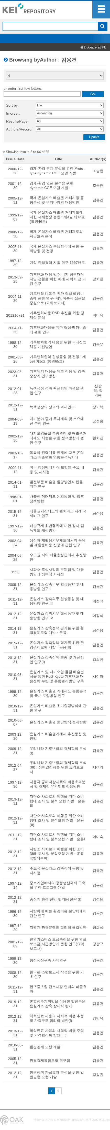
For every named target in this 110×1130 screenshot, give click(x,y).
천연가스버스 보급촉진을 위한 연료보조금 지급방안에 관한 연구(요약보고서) (58, 944)
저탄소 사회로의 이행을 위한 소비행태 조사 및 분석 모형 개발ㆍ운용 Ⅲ (57, 801)
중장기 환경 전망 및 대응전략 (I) (55, 899)
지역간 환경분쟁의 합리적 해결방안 (58, 927)
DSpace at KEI (95, 47)
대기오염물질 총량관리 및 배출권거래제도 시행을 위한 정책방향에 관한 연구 (58, 438)
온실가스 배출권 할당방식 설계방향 (58, 722)
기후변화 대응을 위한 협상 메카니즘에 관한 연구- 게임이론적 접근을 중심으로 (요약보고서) (57, 298)
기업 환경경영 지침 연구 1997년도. (58, 263)
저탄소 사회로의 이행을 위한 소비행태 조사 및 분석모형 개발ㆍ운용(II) (57, 820)
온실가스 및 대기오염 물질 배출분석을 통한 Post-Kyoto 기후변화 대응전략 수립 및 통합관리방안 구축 (57, 676)
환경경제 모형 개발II (46, 1047)
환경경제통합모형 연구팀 (50, 1060)
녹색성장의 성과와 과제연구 (52, 407)
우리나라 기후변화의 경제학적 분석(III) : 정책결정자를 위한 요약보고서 (58, 767)
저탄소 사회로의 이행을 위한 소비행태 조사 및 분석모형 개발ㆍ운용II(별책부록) (57, 853)
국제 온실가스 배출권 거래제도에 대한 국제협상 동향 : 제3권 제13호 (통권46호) (57, 217)
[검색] (102, 26)
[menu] (101, 9)
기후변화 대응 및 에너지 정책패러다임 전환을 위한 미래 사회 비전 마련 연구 (58, 279)
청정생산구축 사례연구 (48, 960)
